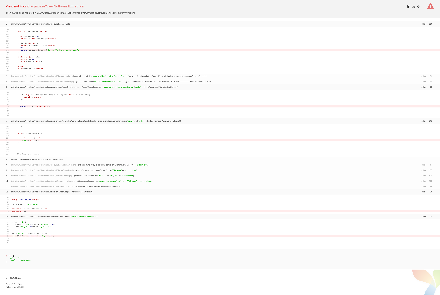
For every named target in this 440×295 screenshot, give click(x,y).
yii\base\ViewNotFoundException (58, 6)
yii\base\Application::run (82, 192)
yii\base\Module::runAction (87, 181)
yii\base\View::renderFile (82, 76)
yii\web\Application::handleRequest (91, 186)
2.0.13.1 (21, 287)
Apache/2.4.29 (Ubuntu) (15, 284)
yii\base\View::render (84, 82)
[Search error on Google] (418, 7)
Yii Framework (11, 287)
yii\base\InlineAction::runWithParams (91, 170)
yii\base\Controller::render (91, 87)
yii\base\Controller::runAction (86, 176)
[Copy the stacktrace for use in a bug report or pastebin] (409, 7)
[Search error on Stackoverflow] (414, 7)
